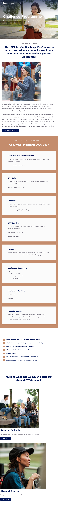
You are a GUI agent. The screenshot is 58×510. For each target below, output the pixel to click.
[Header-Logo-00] (8, 2)
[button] (29, 339)
